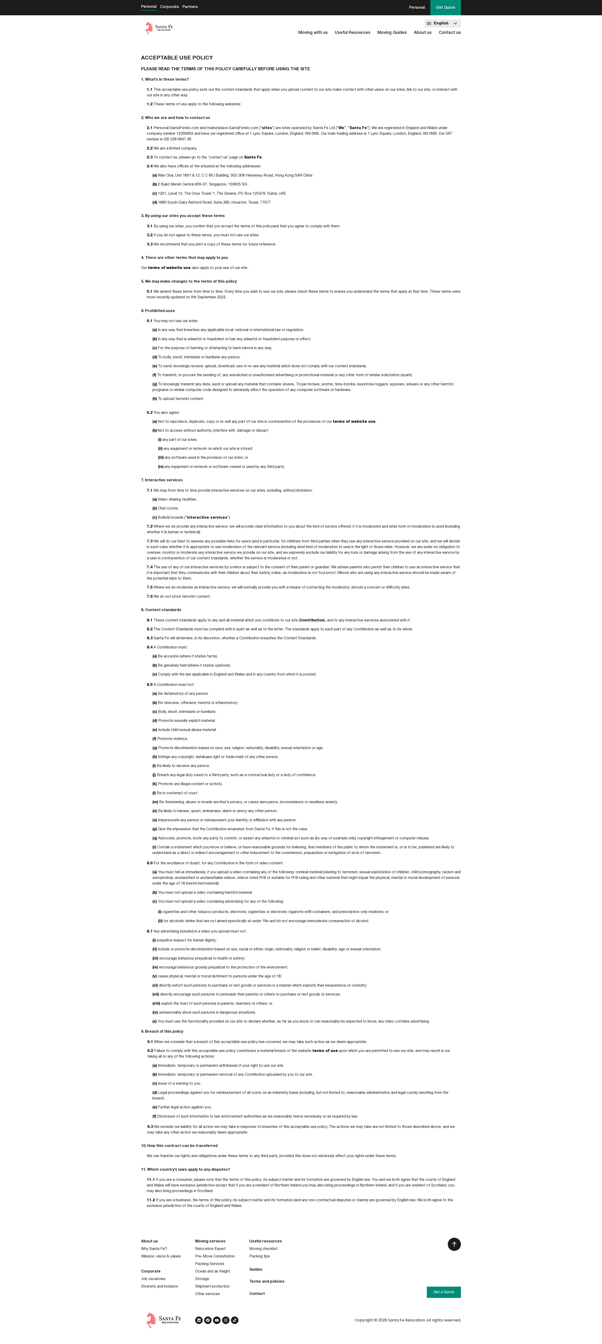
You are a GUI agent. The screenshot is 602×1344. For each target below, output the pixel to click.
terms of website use (170, 268)
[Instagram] (226, 1320)
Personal (149, 6)
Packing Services (209, 1264)
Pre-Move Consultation (215, 1256)
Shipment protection (212, 1286)
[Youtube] (217, 1320)
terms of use (325, 1051)
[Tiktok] (234, 1320)
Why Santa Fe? (154, 1249)
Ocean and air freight (212, 1271)
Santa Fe (253, 157)
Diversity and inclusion (159, 1286)
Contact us (450, 33)
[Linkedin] (199, 1320)
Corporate (169, 7)
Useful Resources (352, 33)
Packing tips (259, 1256)
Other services (207, 1294)
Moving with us (313, 33)
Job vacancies (153, 1279)
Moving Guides (392, 33)
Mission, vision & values (161, 1256)
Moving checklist (263, 1249)
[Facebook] (208, 1320)
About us (423, 33)
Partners (190, 7)
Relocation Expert (210, 1249)
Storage (202, 1279)
